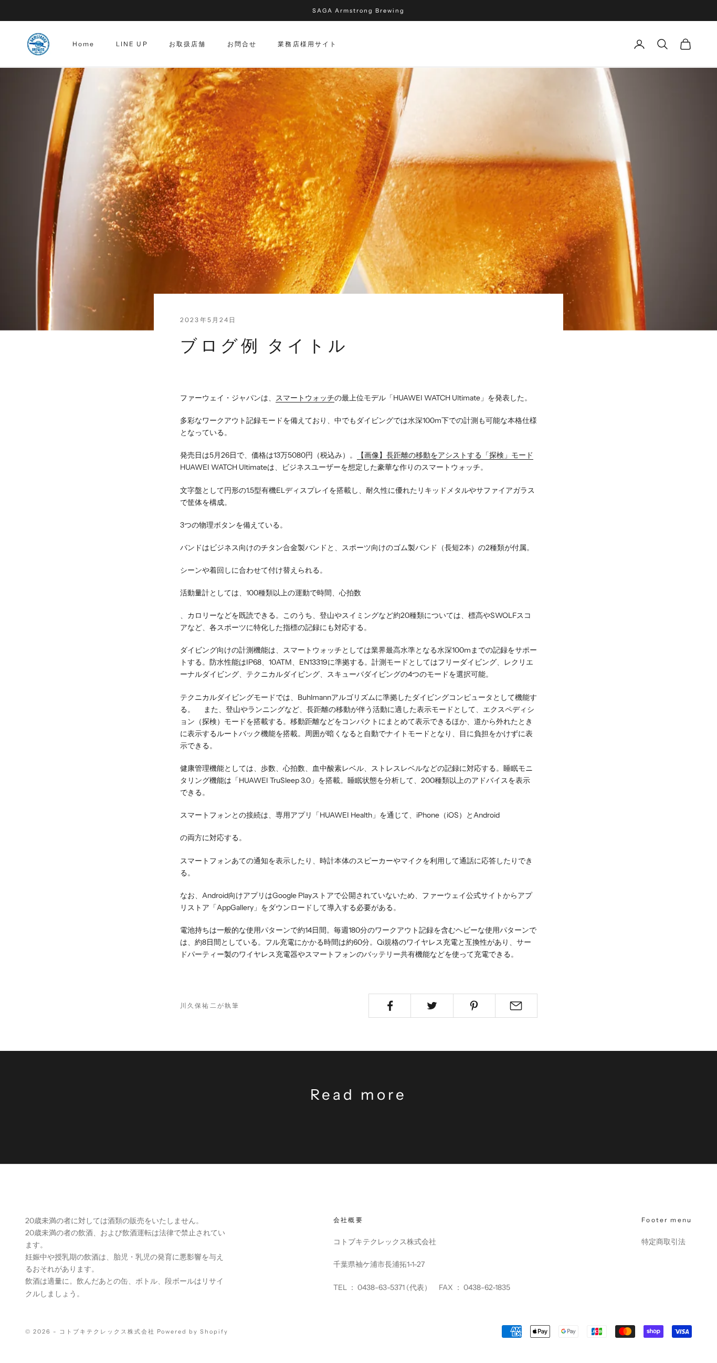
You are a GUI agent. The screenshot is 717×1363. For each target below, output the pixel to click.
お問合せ (242, 44)
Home (83, 44)
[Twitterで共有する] (431, 1005)
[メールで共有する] (516, 1005)
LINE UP (132, 44)
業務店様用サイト (307, 44)
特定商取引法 (663, 1241)
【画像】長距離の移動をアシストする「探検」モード (445, 455)
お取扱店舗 (187, 44)
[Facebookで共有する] (389, 1005)
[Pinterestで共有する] (474, 1005)
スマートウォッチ (305, 397)
